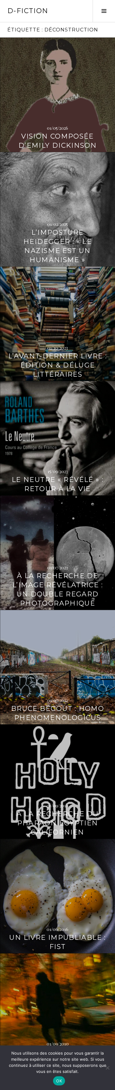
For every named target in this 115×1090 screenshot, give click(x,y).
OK (59, 1080)
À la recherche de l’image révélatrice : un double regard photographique (57, 589)
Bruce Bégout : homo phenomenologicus (57, 713)
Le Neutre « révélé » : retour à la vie (57, 484)
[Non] (107, 1068)
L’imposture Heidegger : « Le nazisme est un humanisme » (57, 246)
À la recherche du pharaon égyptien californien (57, 823)
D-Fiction (27, 11)
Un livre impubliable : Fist (57, 942)
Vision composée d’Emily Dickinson (57, 141)
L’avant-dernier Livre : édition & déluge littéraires (57, 365)
